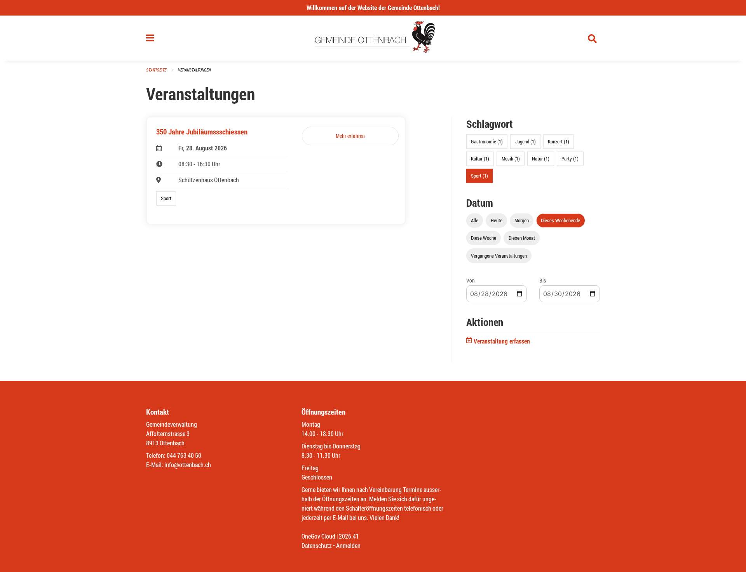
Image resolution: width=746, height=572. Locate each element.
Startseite (156, 70)
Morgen (521, 220)
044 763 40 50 (184, 455)
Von (470, 280)
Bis (542, 280)
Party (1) (570, 158)
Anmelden (348, 545)
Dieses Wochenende (560, 220)
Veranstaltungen (194, 70)
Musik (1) (511, 158)
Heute (496, 220)
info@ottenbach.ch (187, 464)
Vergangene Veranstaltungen (499, 256)
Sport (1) (479, 176)
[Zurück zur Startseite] (373, 38)
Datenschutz (317, 545)
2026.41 (349, 536)
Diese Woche (483, 238)
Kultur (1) (480, 158)
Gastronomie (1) (487, 141)
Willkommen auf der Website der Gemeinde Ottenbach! (373, 7)
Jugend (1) (525, 141)
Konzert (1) (558, 141)
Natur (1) (540, 158)
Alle (474, 220)
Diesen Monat (522, 238)
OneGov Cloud (318, 536)
